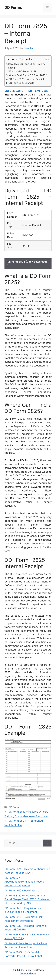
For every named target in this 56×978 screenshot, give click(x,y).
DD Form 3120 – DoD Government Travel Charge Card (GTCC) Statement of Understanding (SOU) (27, 899)
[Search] (47, 843)
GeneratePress (28, 973)
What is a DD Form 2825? (22, 71)
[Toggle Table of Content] (45, 59)
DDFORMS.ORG (13, 90)
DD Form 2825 (38, 90)
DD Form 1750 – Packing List (21, 890)
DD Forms (13, 7)
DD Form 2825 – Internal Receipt (26, 79)
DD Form (14, 807)
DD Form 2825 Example (21, 83)
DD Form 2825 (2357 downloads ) (27, 263)
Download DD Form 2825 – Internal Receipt (27, 66)
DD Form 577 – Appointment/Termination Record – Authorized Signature (25, 881)
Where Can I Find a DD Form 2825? (28, 75)
